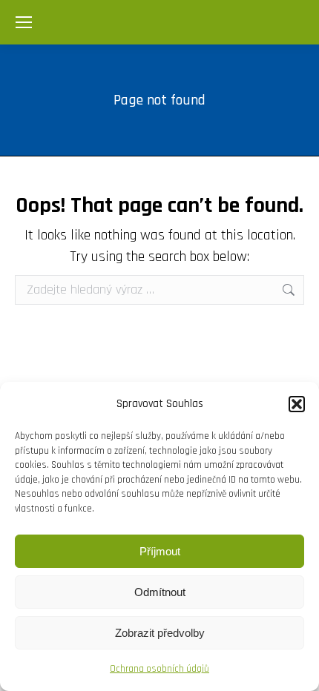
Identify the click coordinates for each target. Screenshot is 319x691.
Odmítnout (159, 592)
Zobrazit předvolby (160, 632)
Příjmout (159, 551)
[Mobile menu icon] (24, 22)
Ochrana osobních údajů (159, 669)
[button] (296, 404)
